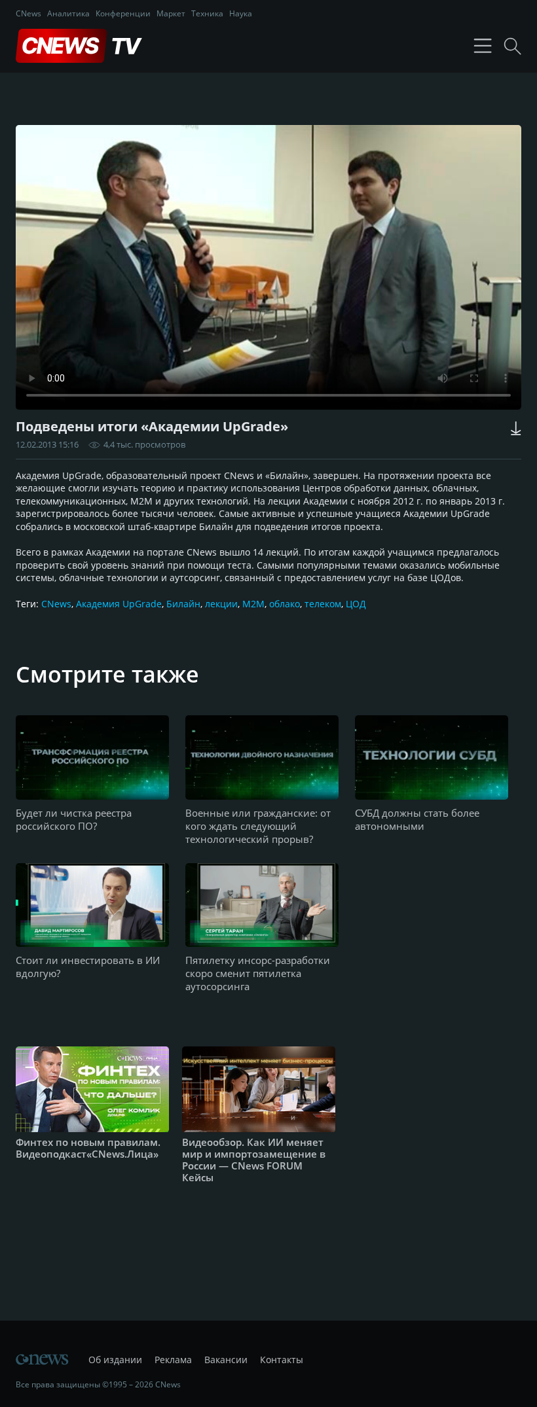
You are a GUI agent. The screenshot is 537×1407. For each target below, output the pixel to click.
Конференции (123, 13)
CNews (28, 13)
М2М (253, 603)
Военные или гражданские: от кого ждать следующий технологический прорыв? (258, 826)
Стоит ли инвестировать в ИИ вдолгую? (88, 966)
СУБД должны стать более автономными (417, 819)
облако (284, 603)
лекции (221, 603)
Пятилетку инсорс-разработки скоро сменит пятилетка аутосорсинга (257, 973)
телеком (323, 603)
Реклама (173, 1359)
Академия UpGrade (119, 603)
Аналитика (68, 13)
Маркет (171, 13)
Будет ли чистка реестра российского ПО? (74, 819)
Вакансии (226, 1359)
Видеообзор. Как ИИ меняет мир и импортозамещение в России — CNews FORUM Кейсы (253, 1159)
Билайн (183, 603)
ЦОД (356, 603)
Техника (207, 13)
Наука (240, 13)
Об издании (115, 1359)
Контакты (281, 1359)
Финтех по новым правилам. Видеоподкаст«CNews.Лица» (88, 1148)
